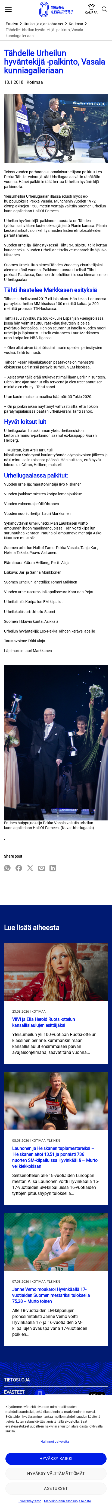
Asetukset (56, 1488)
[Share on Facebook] (18, 868)
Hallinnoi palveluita (55, 1441)
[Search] (104, 9)
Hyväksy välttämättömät (56, 1473)
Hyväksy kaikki (55, 1458)
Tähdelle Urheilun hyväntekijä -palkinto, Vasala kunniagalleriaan (44, 33)
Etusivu (12, 24)
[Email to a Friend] (41, 868)
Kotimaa (76, 24)
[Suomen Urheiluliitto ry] (56, 9)
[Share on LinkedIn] (52, 868)
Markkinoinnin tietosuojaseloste (67, 1501)
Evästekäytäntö (29, 1501)
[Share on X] (30, 868)
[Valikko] (8, 9)
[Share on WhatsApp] (7, 868)
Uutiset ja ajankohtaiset (43, 24)
